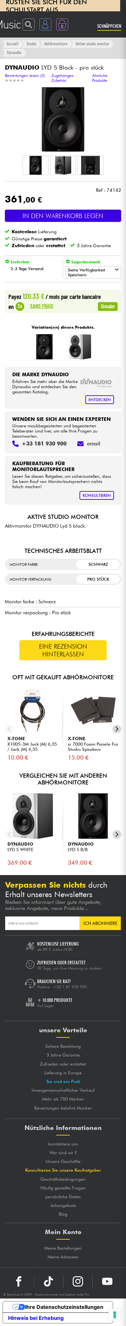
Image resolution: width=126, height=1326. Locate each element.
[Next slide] (116, 729)
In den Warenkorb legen (63, 216)
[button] (35, 165)
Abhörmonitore (56, 43)
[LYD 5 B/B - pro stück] (44, 347)
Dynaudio (14, 52)
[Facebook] (19, 1281)
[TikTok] (48, 1281)
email (93, 443)
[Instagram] (77, 1281)
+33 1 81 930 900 (70, 986)
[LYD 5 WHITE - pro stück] (80, 347)
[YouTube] (107, 1281)
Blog (63, 1214)
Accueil (12, 43)
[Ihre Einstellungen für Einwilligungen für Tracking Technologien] (115, 1315)
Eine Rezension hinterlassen (63, 650)
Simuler (108, 306)
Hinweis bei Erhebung (36, 1318)
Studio (31, 43)
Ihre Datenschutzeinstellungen (64, 1307)
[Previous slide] (9, 729)
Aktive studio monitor (92, 43)
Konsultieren (97, 495)
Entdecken (100, 399)
